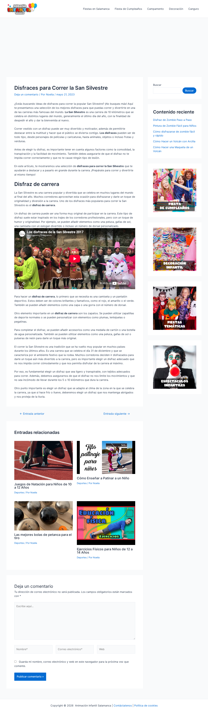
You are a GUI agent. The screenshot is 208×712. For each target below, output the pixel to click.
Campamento (155, 8)
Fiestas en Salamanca (96, 8)
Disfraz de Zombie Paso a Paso (172, 119)
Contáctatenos (123, 705)
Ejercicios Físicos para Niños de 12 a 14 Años (105, 550)
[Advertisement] (104, 42)
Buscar (157, 84)
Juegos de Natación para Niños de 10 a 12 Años (43, 485)
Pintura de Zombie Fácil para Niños (174, 125)
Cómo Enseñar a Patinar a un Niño (103, 478)
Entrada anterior (32, 413)
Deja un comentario (26, 94)
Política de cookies (146, 705)
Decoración (176, 8)
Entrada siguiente (117, 413)
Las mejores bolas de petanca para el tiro (43, 536)
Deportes (19, 492)
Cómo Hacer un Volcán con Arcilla (174, 141)
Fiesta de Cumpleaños (128, 8)
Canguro (193, 8)
